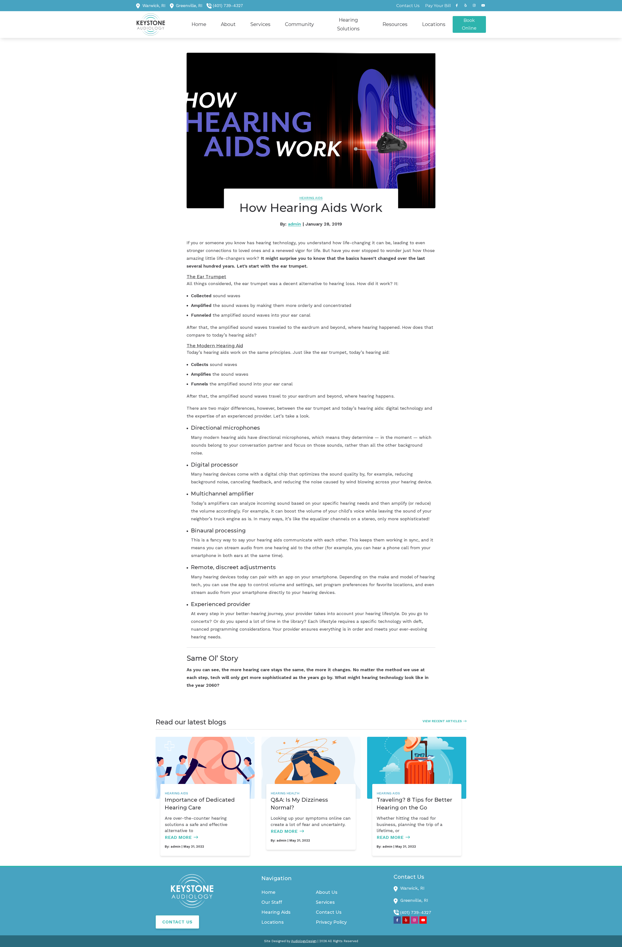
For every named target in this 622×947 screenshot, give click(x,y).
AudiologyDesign (304, 941)
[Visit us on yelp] (465, 5)
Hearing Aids (311, 198)
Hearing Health (285, 793)
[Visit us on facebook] (457, 5)
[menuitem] (408, 5)
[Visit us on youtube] (483, 5)
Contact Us (177, 921)
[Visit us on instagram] (474, 5)
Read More (178, 837)
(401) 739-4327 (228, 5)
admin (294, 223)
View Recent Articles (442, 721)
